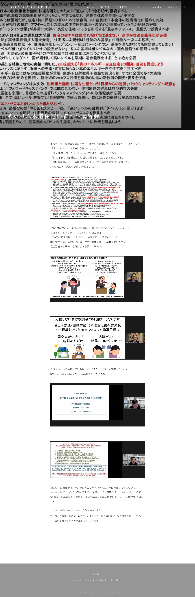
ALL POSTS (97, 556)
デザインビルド (123, 6)
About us (157, 6)
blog (185, 6)
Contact (172, 6)
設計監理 (104, 6)
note (111, 580)
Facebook (89, 580)
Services (141, 6)
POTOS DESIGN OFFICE (30, 6)
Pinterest (101, 580)
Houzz (119, 580)
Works (90, 6)
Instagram (77, 580)
